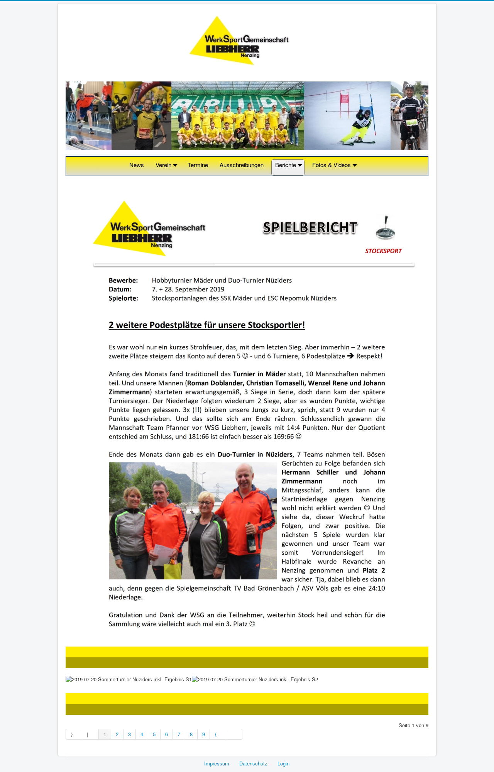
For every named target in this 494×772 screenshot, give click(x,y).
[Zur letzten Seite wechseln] (234, 734)
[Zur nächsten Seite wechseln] (218, 734)
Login (283, 763)
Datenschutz (253, 763)
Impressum (216, 763)
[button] (166, 167)
